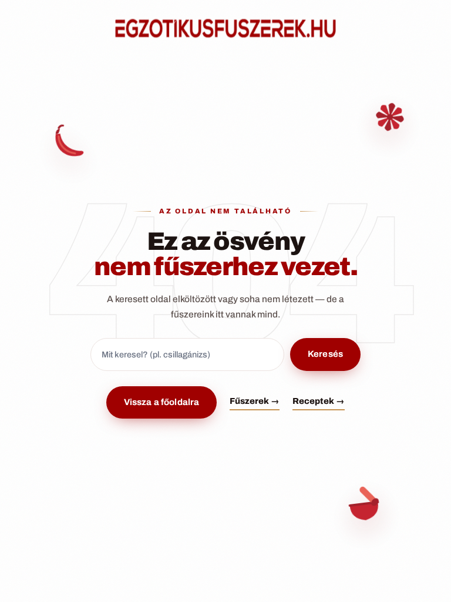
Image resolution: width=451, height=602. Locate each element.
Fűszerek (255, 401)
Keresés (325, 354)
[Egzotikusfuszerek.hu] (225, 28)
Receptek (318, 401)
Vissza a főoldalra (162, 402)
